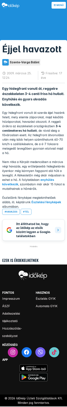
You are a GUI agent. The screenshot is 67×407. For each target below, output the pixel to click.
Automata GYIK (47, 306)
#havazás (11, 211)
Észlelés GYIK (46, 298)
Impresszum (11, 298)
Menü (60, 5)
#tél (26, 211)
